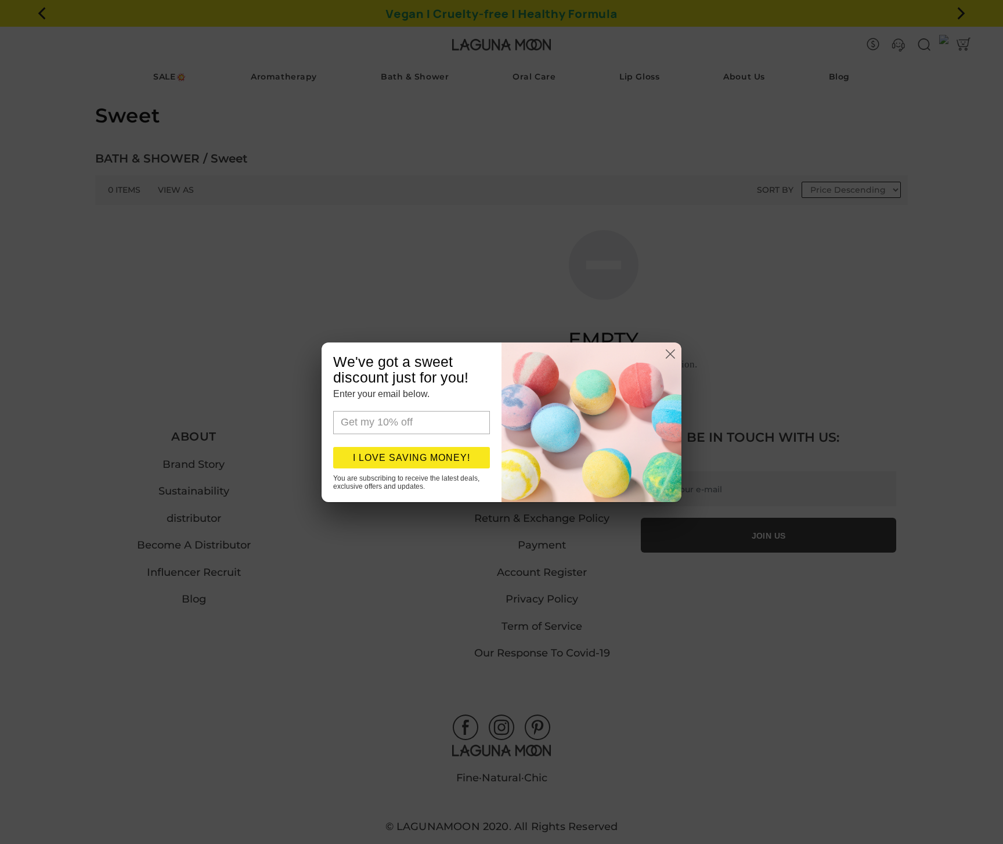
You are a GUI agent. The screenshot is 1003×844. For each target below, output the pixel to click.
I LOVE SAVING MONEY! (411, 458)
